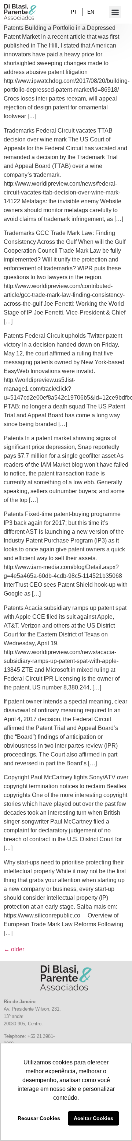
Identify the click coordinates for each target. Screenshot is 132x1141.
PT (74, 12)
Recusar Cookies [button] (39, 1118)
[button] (115, 12)
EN (91, 12)
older (14, 949)
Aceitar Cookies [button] (93, 1118)
